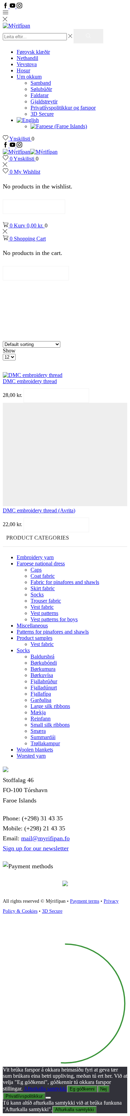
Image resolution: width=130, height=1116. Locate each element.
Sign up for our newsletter (36, 848)
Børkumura (43, 669)
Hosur (23, 70)
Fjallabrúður (44, 681)
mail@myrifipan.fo (45, 838)
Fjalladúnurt (44, 687)
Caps (36, 570)
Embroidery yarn (35, 557)
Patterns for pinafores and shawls (53, 632)
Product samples (34, 638)
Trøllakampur (45, 743)
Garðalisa (41, 700)
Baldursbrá (42, 656)
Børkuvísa (42, 675)
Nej (103, 1089)
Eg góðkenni (82, 1089)
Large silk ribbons (50, 706)
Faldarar (40, 95)
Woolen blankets (35, 749)
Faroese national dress (41, 563)
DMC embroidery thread (30, 381)
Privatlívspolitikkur (24, 1096)
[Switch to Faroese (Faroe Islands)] (59, 126)
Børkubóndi (44, 663)
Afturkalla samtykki (45, 1089)
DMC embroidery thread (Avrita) (39, 510)
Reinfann (41, 718)
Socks (37, 594)
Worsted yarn (31, 756)
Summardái (43, 737)
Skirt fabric (43, 588)
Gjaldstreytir (44, 101)
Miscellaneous (32, 625)
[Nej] (48, 1098)
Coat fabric (43, 576)
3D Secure (42, 114)
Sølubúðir (41, 89)
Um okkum (29, 77)
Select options (56, 395)
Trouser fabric (46, 601)
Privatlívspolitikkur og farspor (63, 108)
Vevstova (27, 64)
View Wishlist (34, 206)
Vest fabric (42, 607)
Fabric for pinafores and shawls (65, 582)
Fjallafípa (41, 694)
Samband (41, 83)
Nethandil (27, 58)
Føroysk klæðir (33, 52)
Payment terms (84, 901)
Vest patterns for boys (54, 619)
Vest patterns (44, 613)
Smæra (38, 731)
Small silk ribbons (50, 725)
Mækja (38, 712)
